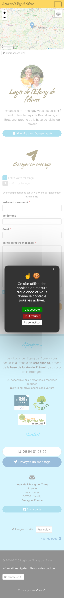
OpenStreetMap (52, 49)
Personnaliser (32, 322)
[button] (4, 12)
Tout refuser (32, 316)
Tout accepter (32, 309)
